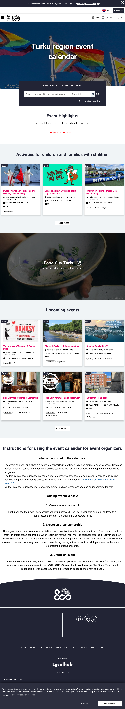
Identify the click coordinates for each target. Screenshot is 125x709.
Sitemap (84, 647)
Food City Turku (59, 263)
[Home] (13, 18)
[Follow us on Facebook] (79, 619)
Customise (84, 703)
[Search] (98, 94)
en (109, 9)
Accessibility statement (57, 647)
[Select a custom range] (93, 94)
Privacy (23, 647)
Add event (120, 10)
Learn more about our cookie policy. (24, 695)
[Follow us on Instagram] (94, 619)
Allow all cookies (109, 703)
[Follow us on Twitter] (87, 619)
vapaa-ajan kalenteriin (86, 3)
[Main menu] (2, 18)
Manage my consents (14, 679)
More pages (64, 223)
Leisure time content (72, 85)
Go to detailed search (88, 101)
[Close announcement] (122, 2)
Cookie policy (36, 647)
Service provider (99, 647)
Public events (50, 85)
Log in (120, 18)
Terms (74, 647)
